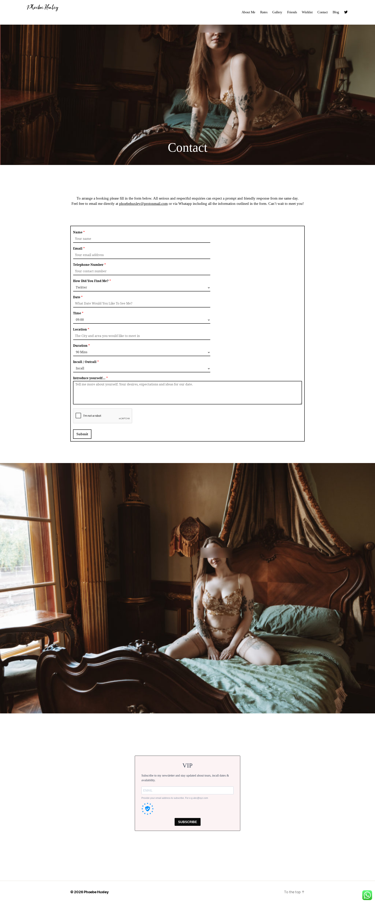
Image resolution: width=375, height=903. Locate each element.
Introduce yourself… (90, 378)
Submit (82, 434)
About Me (248, 12)
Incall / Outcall (86, 362)
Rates (264, 12)
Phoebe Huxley (43, 7)
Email (79, 249)
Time (78, 313)
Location (81, 329)
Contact (322, 12)
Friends (292, 12)
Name (79, 232)
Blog (336, 12)
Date (78, 297)
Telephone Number (89, 265)
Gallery (277, 12)
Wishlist (307, 12)
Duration (81, 346)
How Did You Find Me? (92, 281)
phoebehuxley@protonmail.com (143, 204)
